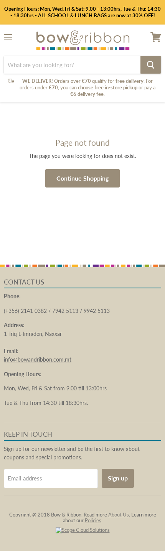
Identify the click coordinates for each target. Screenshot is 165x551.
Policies (93, 520)
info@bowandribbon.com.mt (37, 359)
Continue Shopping (82, 178)
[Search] (150, 65)
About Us (118, 515)
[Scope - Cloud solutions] (83, 530)
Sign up (118, 478)
